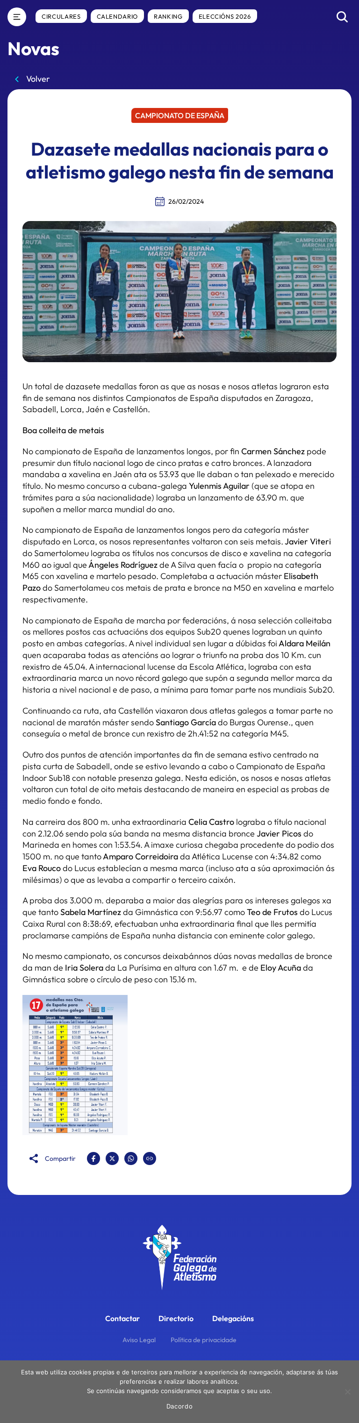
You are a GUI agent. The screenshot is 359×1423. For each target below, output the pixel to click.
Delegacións (233, 1318)
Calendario (117, 16)
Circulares (61, 16)
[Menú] (16, 16)
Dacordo (179, 1406)
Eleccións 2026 (225, 16)
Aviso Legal (139, 1340)
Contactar (122, 1318)
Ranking (168, 16)
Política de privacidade (204, 1340)
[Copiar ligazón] (149, 1158)
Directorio (176, 1318)
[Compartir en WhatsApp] (130, 1158)
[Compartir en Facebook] (93, 1158)
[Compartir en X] (112, 1158)
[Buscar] (342, 16)
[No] (347, 1391)
